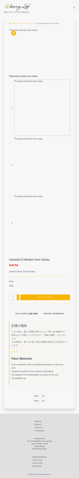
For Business (39, 431)
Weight (11, 281)
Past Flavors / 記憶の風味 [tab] (26, 314)
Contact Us (39, 427)
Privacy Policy (37, 463)
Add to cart (45, 297)
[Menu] (74, 8)
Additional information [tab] (53, 314)
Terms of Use (37, 460)
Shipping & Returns (39, 457)
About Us (38, 421)
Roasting (38, 424)
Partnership (36, 466)
